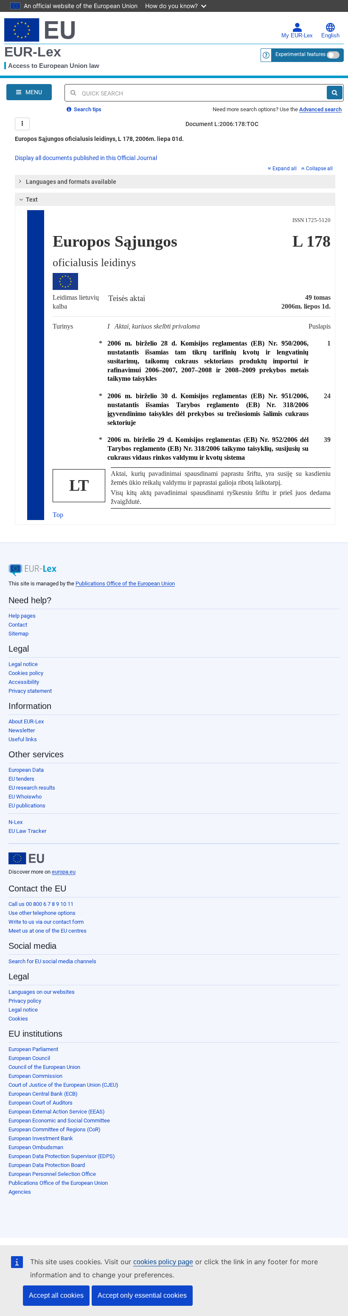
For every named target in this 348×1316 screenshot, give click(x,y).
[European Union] (26, 858)
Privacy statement (30, 691)
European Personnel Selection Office (52, 1174)
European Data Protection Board (46, 1165)
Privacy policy (24, 1001)
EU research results (31, 788)
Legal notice (23, 664)
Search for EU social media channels (52, 961)
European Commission (35, 1076)
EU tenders (21, 779)
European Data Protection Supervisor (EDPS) (61, 1156)
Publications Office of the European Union (125, 583)
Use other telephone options (42, 913)
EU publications (26, 805)
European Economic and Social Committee (59, 1120)
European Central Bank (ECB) (43, 1094)
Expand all (284, 169)
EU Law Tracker (27, 831)
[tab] (175, 181)
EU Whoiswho (25, 796)
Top (58, 514)
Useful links (22, 739)
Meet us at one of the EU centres (47, 931)
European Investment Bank (40, 1138)
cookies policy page (163, 1261)
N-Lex (15, 822)
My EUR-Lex (297, 36)
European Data (26, 770)
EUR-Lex (32, 51)
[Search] (334, 92)
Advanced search (320, 109)
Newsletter (21, 730)
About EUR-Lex (26, 721)
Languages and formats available (71, 181)
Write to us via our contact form (46, 922)
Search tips (87, 109)
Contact (17, 624)
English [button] (330, 36)
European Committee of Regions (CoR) (54, 1129)
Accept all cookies (56, 1295)
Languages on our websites (41, 992)
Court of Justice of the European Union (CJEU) (63, 1085)
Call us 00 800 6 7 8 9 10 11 (40, 904)
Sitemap (18, 633)
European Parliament (33, 1049)
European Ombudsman (35, 1147)
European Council (29, 1058)
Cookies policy (25, 673)
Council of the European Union (44, 1067)
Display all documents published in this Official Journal (86, 158)
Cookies (18, 1018)
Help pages (22, 616)
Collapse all (319, 169)
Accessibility (23, 682)
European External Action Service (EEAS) (56, 1111)
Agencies (19, 1192)
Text (32, 199)
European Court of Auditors (40, 1102)
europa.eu (64, 872)
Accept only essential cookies (142, 1295)
